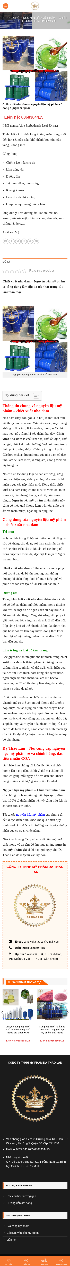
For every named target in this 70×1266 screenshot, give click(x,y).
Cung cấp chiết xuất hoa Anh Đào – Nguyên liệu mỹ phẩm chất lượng (52, 1029)
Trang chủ (11, 17)
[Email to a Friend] (24, 241)
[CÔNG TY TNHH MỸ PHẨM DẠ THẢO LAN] (35, 6)
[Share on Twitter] (18, 241)
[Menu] (5, 6)
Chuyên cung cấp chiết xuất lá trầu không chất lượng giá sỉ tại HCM (18, 1029)
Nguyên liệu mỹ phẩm (39, 17)
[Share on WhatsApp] (5, 241)
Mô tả (6, 262)
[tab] (35, 261)
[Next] (67, 1019)
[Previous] (2, 1019)
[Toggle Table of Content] (34, 396)
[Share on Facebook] (12, 241)
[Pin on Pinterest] (30, 241)
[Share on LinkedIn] (36, 241)
